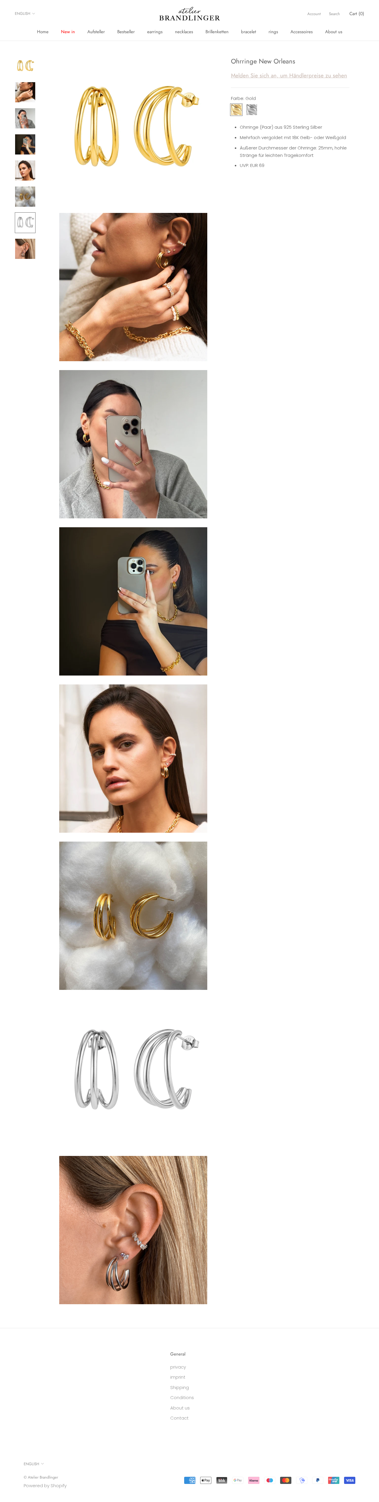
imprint (177, 1377)
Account (314, 14)
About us (333, 31)
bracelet (248, 31)
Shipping (179, 1387)
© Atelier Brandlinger (41, 1477)
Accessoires (301, 31)
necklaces (184, 31)
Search (334, 14)
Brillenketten (217, 31)
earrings (155, 31)
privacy (178, 1367)
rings (273, 31)
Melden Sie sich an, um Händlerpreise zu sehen (289, 75)
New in (68, 31)
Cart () (356, 13)
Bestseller (126, 31)
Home (43, 31)
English (22, 13)
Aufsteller (96, 31)
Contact (179, 1418)
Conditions (182, 1397)
